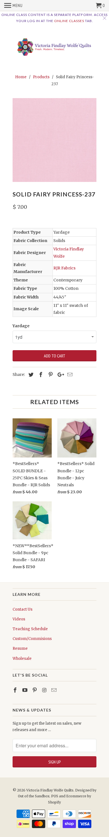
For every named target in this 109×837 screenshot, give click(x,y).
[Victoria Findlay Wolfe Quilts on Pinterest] (35, 690)
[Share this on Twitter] (30, 374)
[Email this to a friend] (69, 374)
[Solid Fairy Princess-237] (54, 140)
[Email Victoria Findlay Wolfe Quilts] (54, 690)
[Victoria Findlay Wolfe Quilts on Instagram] (45, 690)
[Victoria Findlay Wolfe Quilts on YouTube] (25, 690)
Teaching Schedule (30, 629)
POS (54, 796)
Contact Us (22, 609)
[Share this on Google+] (59, 374)
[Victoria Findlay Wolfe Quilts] (54, 45)
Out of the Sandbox (33, 796)
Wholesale (22, 658)
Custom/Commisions (32, 638)
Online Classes (69, 21)
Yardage (21, 325)
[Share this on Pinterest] (49, 374)
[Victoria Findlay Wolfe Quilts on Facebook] (16, 690)
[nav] (13, 5)
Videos (19, 619)
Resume (20, 648)
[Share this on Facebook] (39, 374)
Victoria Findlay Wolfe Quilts (50, 790)
